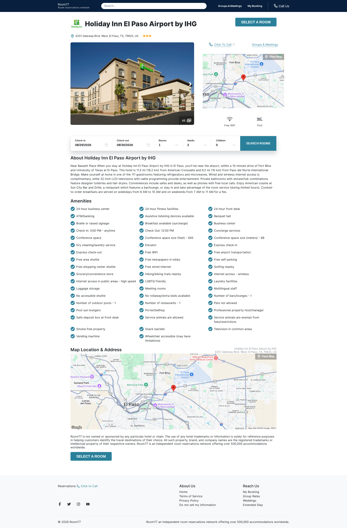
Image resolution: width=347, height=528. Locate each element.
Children (221, 140)
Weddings (249, 500)
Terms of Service (190, 496)
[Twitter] (69, 504)
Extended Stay (253, 505)
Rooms (162, 140)
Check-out (123, 140)
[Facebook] (59, 504)
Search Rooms (258, 143)
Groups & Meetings (230, 6)
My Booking (255, 6)
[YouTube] (88, 504)
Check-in (80, 140)
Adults (190, 140)
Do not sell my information (197, 505)
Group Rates (251, 496)
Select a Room (256, 22)
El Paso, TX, (116, 36)
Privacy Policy (189, 500)
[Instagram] (78, 504)
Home (183, 492)
